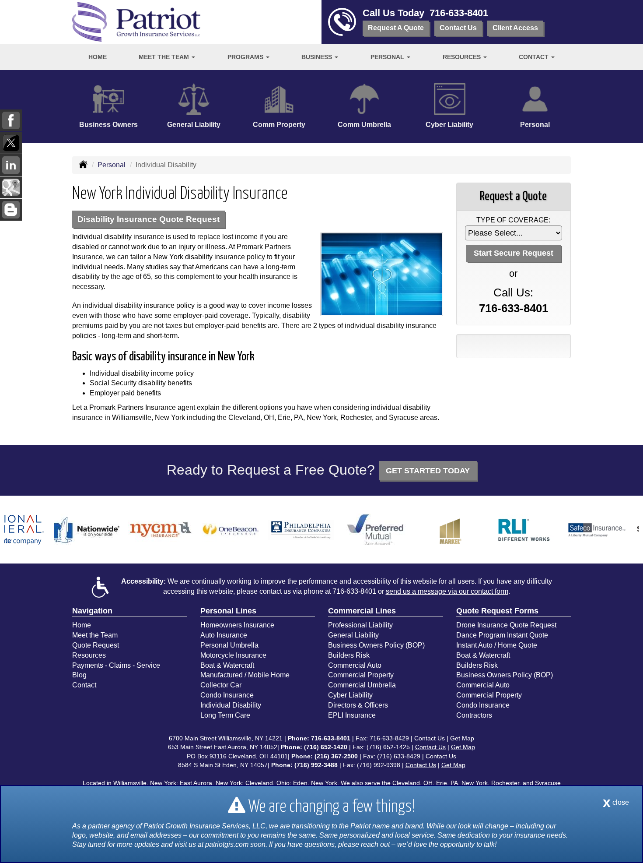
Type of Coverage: (513, 220)
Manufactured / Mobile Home (245, 675)
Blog (79, 675)
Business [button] (317, 56)
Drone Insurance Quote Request (506, 625)
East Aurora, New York (211, 782)
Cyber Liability (350, 695)
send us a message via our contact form (447, 591)
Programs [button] (246, 56)
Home (97, 56)
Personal (112, 165)
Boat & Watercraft (227, 665)
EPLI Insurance (352, 715)
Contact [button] (534, 56)
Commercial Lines (362, 610)
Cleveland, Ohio (267, 782)
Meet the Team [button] (165, 56)
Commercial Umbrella (362, 685)
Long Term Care (225, 715)
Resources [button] (462, 56)
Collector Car (220, 685)
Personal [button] (388, 56)
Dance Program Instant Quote (502, 635)
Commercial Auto (354, 665)
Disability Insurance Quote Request (148, 219)
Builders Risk (349, 655)
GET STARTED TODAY (428, 470)
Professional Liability (360, 625)
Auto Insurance (223, 635)
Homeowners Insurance (237, 625)
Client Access (515, 28)
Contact (84, 685)
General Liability (353, 635)
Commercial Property (361, 675)
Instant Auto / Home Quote (496, 645)
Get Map (462, 738)
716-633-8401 (459, 12)
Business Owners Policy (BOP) (376, 645)
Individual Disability (230, 705)
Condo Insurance (227, 695)
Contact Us (458, 28)
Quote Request (95, 645)
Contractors (474, 715)
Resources (89, 655)
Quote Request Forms (497, 610)
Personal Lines (228, 610)
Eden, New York (315, 782)
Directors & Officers (358, 705)
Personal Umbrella (229, 645)
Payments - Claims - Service (116, 665)
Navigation (92, 610)
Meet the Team (95, 635)
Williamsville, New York (144, 782)
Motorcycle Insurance (233, 655)
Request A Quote (396, 28)
